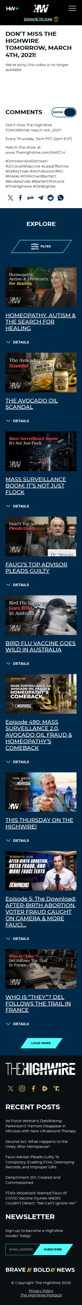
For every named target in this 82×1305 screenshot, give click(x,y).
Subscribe (53, 1249)
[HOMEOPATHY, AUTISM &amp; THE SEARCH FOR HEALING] (41, 287)
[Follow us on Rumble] (45, 1089)
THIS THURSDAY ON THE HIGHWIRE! (39, 824)
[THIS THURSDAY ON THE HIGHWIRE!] (41, 792)
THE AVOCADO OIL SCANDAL (31, 404)
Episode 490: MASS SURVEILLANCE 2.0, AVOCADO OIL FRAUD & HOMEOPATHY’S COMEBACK (38, 735)
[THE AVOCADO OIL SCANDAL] (41, 372)
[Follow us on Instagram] (22, 1089)
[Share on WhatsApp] (61, 198)
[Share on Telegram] (41, 198)
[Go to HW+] (12, 9)
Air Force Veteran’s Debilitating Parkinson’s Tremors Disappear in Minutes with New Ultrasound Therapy (40, 1126)
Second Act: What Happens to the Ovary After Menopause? (36, 1144)
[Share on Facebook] (20, 198)
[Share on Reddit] (51, 198)
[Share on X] (10, 198)
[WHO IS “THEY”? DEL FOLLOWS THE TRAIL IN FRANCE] (41, 969)
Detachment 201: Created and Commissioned (32, 1180)
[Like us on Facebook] (33, 1089)
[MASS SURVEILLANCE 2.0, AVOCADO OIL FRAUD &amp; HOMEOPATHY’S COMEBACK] (41, 694)
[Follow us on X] (10, 1089)
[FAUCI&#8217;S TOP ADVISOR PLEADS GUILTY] (41, 536)
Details (21, 342)
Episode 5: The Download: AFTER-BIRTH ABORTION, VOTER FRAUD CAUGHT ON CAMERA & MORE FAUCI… (40, 912)
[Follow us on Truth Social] (56, 1089)
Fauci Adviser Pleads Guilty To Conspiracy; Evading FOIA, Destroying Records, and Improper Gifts (39, 1162)
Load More (41, 1043)
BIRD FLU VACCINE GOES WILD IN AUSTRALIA (40, 647)
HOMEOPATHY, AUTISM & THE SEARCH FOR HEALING (40, 322)
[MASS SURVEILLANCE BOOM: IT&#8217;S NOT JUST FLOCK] (41, 451)
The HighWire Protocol (41, 1295)
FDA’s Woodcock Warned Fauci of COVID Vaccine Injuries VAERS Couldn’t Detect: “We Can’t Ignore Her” (41, 1198)
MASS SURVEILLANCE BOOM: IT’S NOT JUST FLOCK (35, 486)
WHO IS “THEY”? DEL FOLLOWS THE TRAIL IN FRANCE (38, 1004)
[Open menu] (72, 9)
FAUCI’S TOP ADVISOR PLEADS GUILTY (36, 568)
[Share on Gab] (31, 198)
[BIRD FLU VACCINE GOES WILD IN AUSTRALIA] (41, 615)
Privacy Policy (41, 1291)
